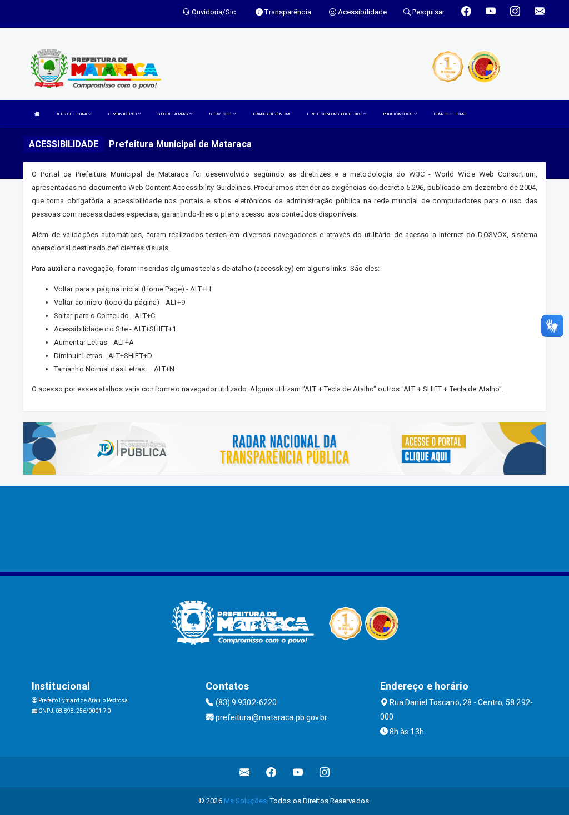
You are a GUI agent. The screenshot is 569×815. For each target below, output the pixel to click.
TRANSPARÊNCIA (271, 114)
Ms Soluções (245, 801)
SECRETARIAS (173, 114)
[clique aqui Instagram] (325, 772)
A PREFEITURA (72, 114)
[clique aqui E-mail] (244, 772)
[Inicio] (37, 114)
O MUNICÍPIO (123, 114)
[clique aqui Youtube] (298, 772)
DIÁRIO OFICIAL (450, 114)
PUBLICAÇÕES (398, 114)
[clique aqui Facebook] (271, 772)
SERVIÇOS (221, 114)
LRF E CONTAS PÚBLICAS (335, 114)
